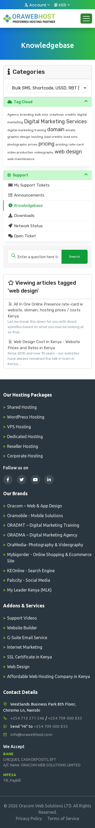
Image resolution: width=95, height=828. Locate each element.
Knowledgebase (28, 205)
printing (62, 144)
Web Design (18, 666)
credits (70, 114)
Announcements (28, 195)
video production (20, 152)
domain (55, 129)
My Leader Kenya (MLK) (29, 590)
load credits (53, 137)
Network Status (28, 226)
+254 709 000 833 (65, 718)
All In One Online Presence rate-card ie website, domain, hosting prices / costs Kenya (46, 318)
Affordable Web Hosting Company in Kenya (48, 676)
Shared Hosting (22, 407)
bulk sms (41, 114)
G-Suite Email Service (27, 637)
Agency (13, 114)
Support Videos (22, 618)
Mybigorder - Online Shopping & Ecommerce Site (49, 557)
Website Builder (22, 627)
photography (17, 144)
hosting (37, 137)
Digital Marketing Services (55, 121)
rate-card (76, 144)
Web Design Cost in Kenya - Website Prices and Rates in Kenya (44, 352)
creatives (56, 114)
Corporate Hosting (25, 455)
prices (32, 144)
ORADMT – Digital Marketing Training (43, 525)
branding (27, 114)
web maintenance (20, 159)
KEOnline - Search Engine (31, 570)
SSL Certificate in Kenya (29, 656)
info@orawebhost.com (31, 734)
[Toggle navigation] (86, 18)
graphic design (18, 137)
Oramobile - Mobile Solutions (35, 515)
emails (70, 130)
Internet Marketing (24, 647)
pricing (47, 143)
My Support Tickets (31, 185)
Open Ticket (24, 236)
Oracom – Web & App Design (34, 505)
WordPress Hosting (25, 417)
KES (62, 5)
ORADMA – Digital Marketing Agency (42, 535)
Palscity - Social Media (28, 580)
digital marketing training (26, 130)
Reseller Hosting (22, 446)
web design (68, 151)
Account (37, 5)
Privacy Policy (29, 818)
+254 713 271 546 (27, 718)
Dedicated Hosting (25, 436)
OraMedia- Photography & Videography (45, 544)
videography (44, 152)
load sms (71, 137)
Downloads (24, 215)
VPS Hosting (19, 426)
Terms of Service (63, 818)
